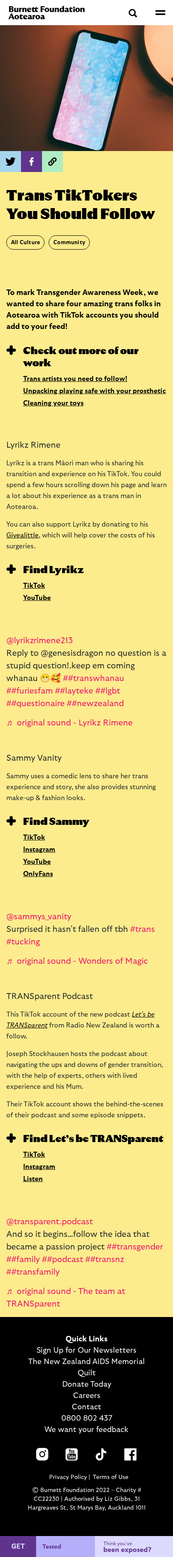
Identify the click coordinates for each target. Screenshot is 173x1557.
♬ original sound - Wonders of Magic (77, 961)
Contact (86, 1407)
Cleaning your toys (53, 403)
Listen (33, 1179)
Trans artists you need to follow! (75, 379)
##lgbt (107, 691)
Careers (86, 1396)
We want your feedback (86, 1430)
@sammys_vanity (38, 917)
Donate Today (86, 1384)
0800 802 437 (86, 1418)
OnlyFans (38, 874)
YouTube (37, 598)
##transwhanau (93, 678)
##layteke (74, 691)
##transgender (135, 1247)
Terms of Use (110, 1477)
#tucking (23, 942)
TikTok (34, 585)
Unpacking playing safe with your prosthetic (94, 391)
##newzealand (95, 703)
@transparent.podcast (49, 1222)
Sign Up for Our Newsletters (86, 1350)
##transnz (104, 1259)
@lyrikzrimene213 (39, 640)
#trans (142, 929)
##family (23, 1259)
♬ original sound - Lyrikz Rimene (69, 723)
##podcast (62, 1259)
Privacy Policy (68, 1477)
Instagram (39, 849)
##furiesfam (29, 691)
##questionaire (35, 703)
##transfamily (33, 1272)
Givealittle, (23, 535)
